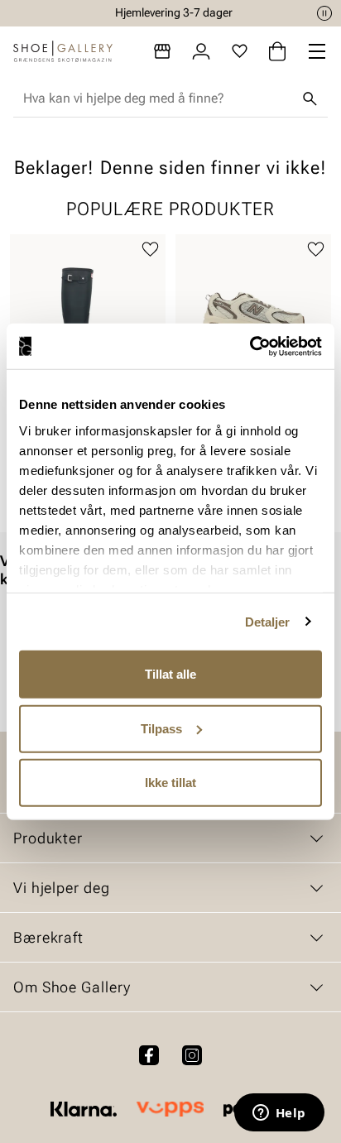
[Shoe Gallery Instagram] (192, 1055)
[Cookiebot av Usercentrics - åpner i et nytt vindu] (249, 346)
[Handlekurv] (277, 51)
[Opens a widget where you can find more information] (278, 1114)
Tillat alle (170, 674)
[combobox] (157, 98)
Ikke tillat (170, 783)
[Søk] (309, 98)
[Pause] (324, 13)
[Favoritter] (239, 51)
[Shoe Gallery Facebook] (149, 1055)
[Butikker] (162, 51)
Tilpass (161, 728)
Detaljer (268, 621)
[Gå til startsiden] (63, 51)
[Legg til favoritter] (150, 249)
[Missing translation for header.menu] (317, 51)
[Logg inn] (201, 51)
